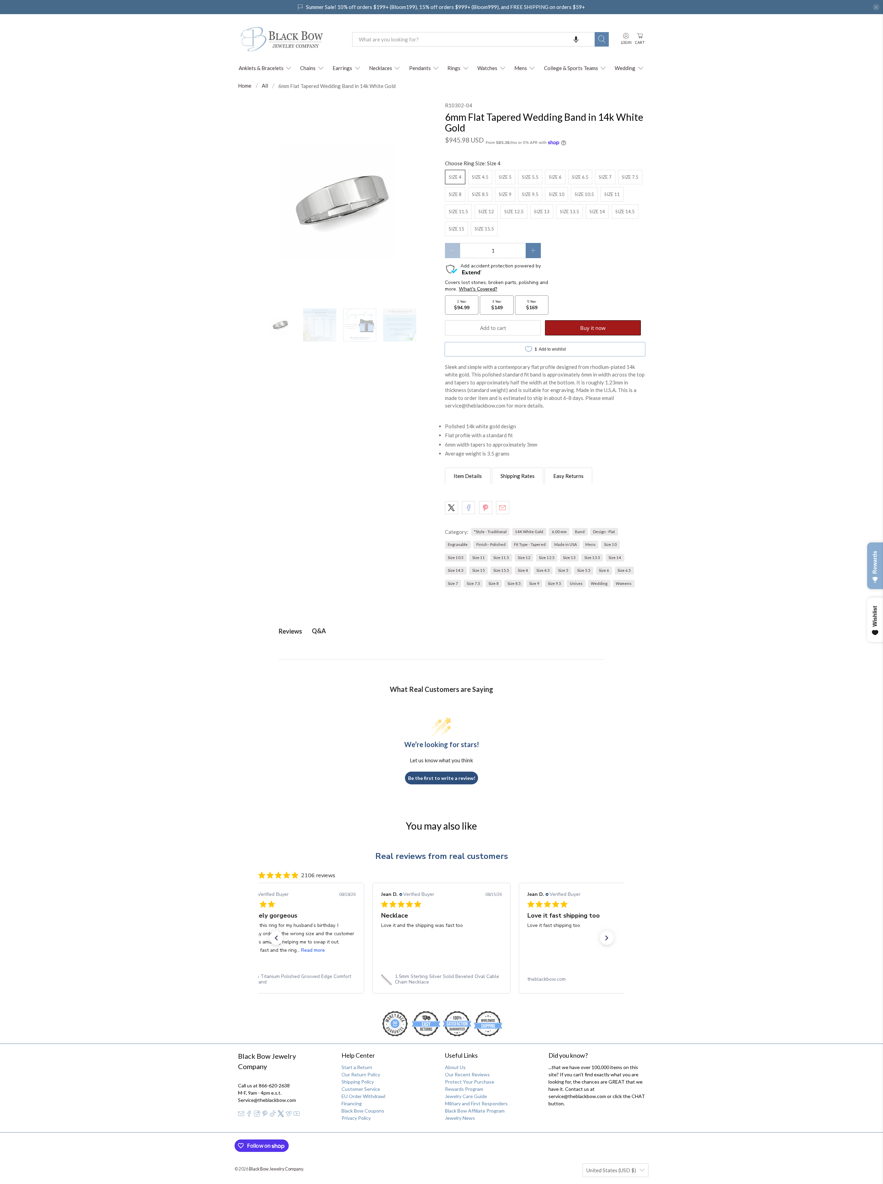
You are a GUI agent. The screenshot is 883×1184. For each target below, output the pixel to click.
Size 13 (541, 211)
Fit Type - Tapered (530, 544)
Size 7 (605, 177)
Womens (624, 583)
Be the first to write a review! (441, 778)
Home (244, 85)
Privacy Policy (356, 1118)
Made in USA (565, 544)
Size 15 (456, 229)
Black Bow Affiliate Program (475, 1111)
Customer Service (360, 1089)
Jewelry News (460, 1118)
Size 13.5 (569, 211)
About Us (455, 1067)
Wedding (625, 68)
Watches (487, 68)
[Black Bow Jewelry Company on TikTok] (273, 1115)
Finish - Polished (491, 544)
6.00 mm (559, 531)
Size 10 (556, 194)
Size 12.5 (514, 211)
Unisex (576, 583)
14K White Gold (529, 531)
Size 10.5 (584, 194)
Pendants (420, 68)
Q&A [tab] (319, 631)
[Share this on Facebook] (468, 507)
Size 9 (505, 194)
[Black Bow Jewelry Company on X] (281, 1115)
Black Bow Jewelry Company (276, 1169)
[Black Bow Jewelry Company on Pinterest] (265, 1115)
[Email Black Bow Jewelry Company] (241, 1115)
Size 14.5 (625, 211)
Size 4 (455, 177)
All (265, 85)
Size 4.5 (480, 177)
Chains (308, 68)
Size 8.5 (480, 194)
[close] (876, 7)
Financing (351, 1103)
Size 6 (555, 177)
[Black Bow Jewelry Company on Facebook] (249, 1115)
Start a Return (356, 1067)
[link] (295, 979)
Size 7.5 (630, 177)
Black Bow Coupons (362, 1111)
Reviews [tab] (290, 631)
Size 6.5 (580, 177)
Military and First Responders (476, 1103)
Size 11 (612, 194)
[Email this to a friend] (502, 507)
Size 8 (455, 194)
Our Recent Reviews (467, 1074)
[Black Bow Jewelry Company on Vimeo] (289, 1115)
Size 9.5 (530, 194)
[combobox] (473, 39)
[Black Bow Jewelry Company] (290, 39)
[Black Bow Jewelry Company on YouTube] (297, 1115)
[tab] (467, 476)
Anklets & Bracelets (261, 68)
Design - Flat (604, 531)
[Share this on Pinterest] (485, 507)
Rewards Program (464, 1089)
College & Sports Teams (571, 68)
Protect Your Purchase (469, 1082)
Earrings (342, 68)
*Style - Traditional (490, 531)
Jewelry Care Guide (466, 1096)
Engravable (458, 544)
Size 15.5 (484, 229)
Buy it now (593, 327)
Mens (520, 68)
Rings (453, 68)
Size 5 (505, 177)
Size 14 (597, 211)
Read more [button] (313, 950)
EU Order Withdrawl (363, 1096)
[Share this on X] (451, 507)
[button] (576, 39)
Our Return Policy (360, 1074)
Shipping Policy (357, 1082)
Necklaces (380, 68)
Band (580, 531)
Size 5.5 (530, 177)
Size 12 (486, 211)
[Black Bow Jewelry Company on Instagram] (257, 1115)
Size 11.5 (458, 211)
